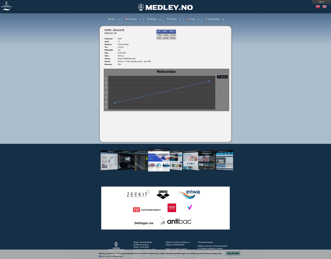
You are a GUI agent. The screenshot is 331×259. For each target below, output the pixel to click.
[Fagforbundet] (146, 212)
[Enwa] (188, 199)
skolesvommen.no (206, 151)
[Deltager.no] (144, 225)
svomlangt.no (175, 151)
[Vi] (189, 212)
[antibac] (176, 225)
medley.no (111, 151)
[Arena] (163, 199)
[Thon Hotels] (172, 212)
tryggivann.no (222, 151)
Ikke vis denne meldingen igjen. (112, 256)
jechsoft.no (127, 151)
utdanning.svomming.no (191, 151)
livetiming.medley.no (142, 151)
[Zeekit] (137, 199)
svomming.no (158, 150)
